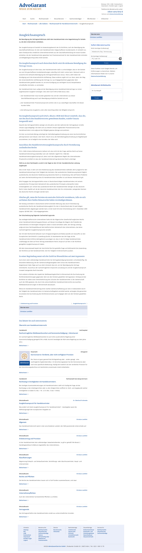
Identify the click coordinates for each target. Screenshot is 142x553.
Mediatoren (41, 538)
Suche (32, 19)
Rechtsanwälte (42, 530)
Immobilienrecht (73, 535)
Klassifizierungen (25, 458)
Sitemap (103, 4)
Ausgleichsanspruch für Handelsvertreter (34, 403)
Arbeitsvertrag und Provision (29, 303)
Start (24, 19)
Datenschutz (118, 4)
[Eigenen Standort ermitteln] (120, 58)
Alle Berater (91, 19)
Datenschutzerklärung (116, 14)
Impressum (104, 6)
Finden (106, 63)
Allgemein (22, 422)
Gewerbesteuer (87, 535)
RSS (108, 4)
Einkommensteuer (88, 530)
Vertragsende (24, 509)
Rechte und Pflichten (26, 477)
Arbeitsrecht (72, 530)
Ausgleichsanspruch (87, 24)
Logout (121, 6)
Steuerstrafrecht (88, 537)
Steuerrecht (71, 531)
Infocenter (104, 19)
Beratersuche (57, 530)
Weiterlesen (23, 345)
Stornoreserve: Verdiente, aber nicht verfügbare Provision (52, 355)
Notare (40, 535)
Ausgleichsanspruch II (79, 303)
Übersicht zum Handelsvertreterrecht (33, 325)
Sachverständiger (76, 19)
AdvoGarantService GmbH (57, 546)
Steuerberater (59, 19)
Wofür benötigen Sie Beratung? (100, 48)
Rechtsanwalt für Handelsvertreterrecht (64, 24)
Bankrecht (71, 537)
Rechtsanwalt (43, 19)
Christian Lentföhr (26, 311)
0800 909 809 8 (115, 12)
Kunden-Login (113, 6)
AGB (112, 4)
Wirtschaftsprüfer (43, 537)
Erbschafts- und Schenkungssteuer (88, 532)
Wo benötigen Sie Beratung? (99, 56)
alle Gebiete (43, 24)
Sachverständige (43, 533)
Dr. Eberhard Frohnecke (80, 400)
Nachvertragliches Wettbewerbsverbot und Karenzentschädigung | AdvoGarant (48, 333)
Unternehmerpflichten (27, 493)
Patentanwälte (42, 540)
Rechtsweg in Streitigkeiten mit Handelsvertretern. (37, 382)
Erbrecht (71, 533)
